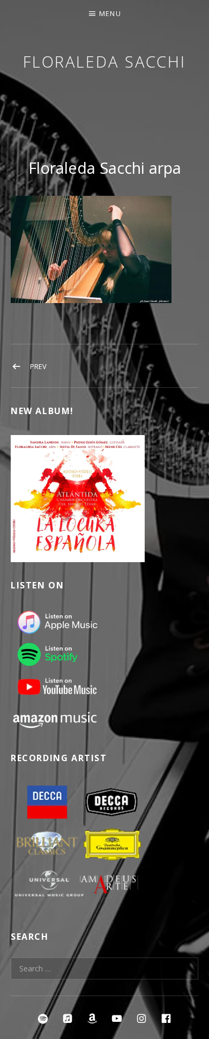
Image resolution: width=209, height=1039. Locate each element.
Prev (38, 366)
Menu (110, 13)
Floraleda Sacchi (104, 61)
